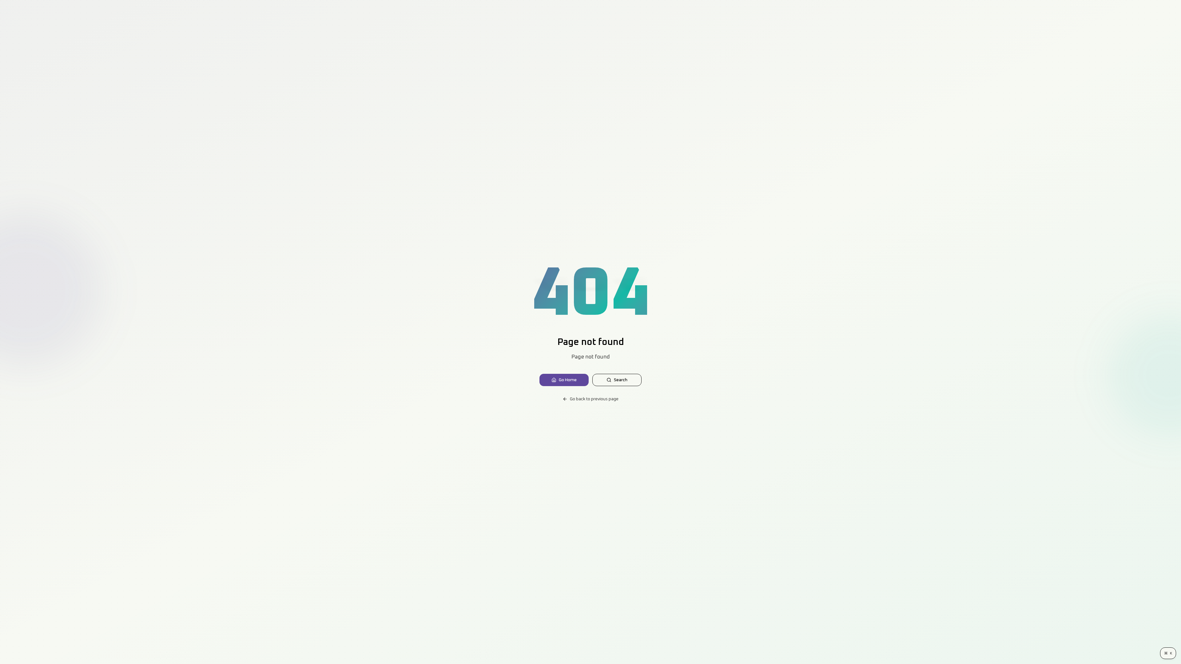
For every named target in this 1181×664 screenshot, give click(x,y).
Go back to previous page (594, 399)
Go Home (568, 380)
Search (620, 380)
